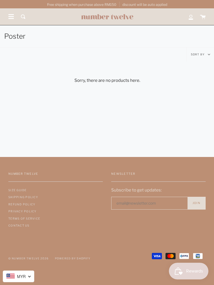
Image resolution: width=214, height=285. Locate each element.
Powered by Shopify (73, 258)
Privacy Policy (22, 211)
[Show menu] (11, 16)
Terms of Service (24, 218)
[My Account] (190, 16)
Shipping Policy (23, 197)
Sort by (198, 54)
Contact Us (19, 225)
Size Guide (17, 190)
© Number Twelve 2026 (28, 258)
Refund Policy (21, 204)
